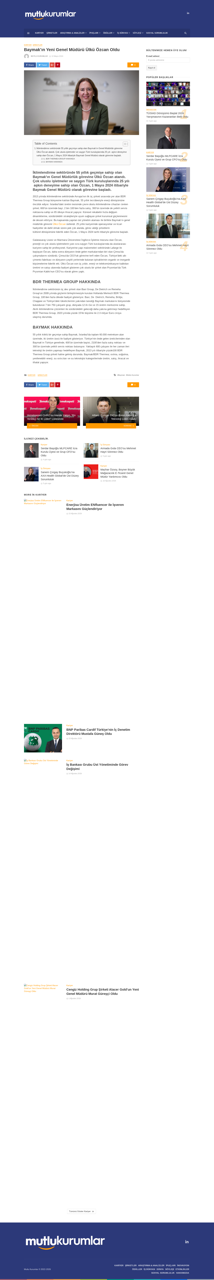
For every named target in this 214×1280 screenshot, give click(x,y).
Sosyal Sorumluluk (157, 33)
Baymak (121, 375)
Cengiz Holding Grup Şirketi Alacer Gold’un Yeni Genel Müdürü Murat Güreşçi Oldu (102, 991)
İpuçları (93, 33)
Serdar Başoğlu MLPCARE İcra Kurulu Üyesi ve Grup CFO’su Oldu (59, 452)
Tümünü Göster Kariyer (80, 1211)
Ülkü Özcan (59, 224)
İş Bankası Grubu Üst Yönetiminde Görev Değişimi (97, 767)
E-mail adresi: (153, 56)
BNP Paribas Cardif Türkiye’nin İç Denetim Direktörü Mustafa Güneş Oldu (98, 732)
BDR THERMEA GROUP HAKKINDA (60, 159)
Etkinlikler (182, 1269)
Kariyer (39, 33)
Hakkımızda (182, 1273)
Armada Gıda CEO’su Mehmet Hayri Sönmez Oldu (118, 450)
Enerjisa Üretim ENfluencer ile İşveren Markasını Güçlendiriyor (95, 507)
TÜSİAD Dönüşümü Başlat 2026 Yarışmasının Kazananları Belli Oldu (167, 115)
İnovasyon (151, 109)
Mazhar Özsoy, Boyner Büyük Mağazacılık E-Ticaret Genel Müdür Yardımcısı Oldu (117, 473)
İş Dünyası (122, 33)
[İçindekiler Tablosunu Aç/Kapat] (124, 143)
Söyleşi (137, 33)
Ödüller (107, 33)
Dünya (160, 1269)
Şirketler (51, 33)
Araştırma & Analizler (72, 33)
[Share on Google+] (52, 64)
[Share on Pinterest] (57, 64)
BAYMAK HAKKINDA (54, 162)
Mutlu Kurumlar (39, 56)
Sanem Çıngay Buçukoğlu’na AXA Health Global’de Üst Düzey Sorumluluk (60, 476)
